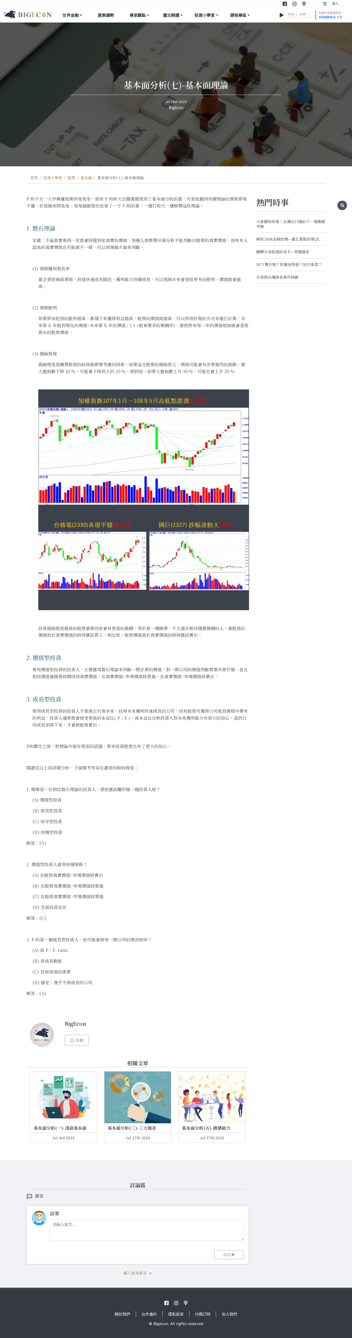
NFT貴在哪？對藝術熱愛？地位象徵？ (289, 264)
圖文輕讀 (171, 15)
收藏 (79, 1040)
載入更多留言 (135, 1273)
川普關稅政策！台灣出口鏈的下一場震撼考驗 (290, 224)
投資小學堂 (204, 15)
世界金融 (70, 15)
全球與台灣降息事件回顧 (277, 277)
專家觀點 (138, 15)
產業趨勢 (106, 15)
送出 (227, 1254)
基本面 (86, 177)
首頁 (34, 177)
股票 (71, 177)
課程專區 (238, 15)
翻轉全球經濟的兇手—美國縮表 (282, 251)
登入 (335, 3)
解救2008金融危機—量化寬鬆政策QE (288, 239)
